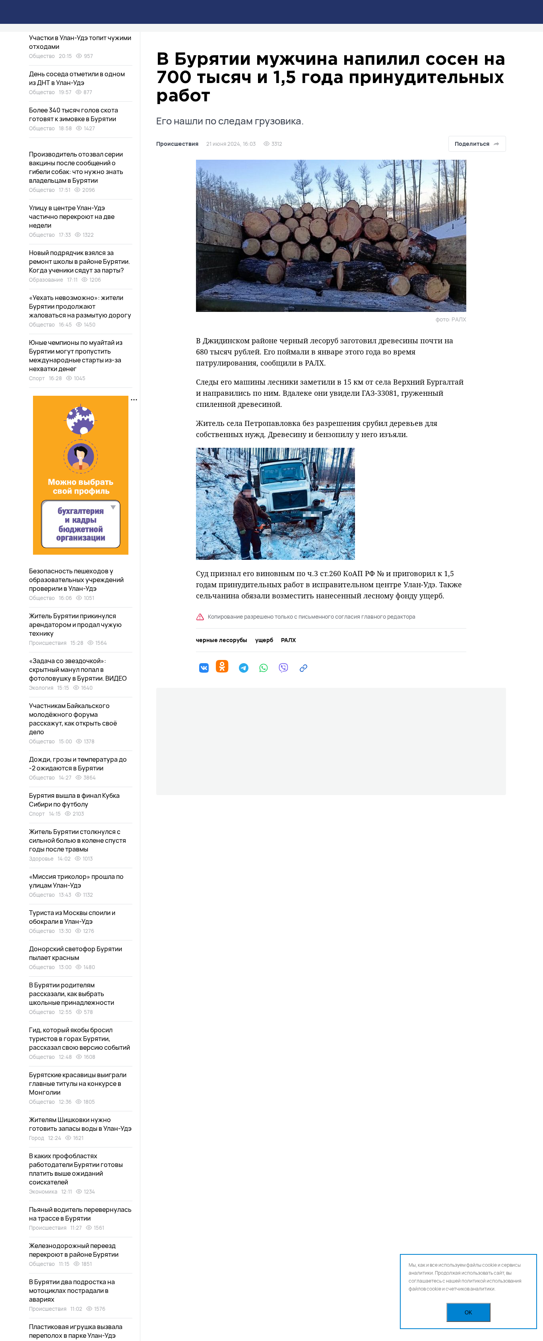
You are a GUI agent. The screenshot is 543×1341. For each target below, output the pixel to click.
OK (468, 1313)
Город (36, 1138)
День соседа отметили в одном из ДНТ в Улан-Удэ (77, 78)
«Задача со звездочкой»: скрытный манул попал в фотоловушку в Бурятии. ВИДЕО (78, 669)
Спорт (37, 378)
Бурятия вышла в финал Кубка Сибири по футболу (74, 800)
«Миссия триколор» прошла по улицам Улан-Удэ (76, 881)
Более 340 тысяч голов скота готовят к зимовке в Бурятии (73, 114)
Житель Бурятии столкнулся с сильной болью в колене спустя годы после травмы (77, 840)
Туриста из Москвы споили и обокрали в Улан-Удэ (72, 917)
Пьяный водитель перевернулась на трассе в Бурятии (80, 1214)
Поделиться (472, 143)
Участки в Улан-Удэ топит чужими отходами (80, 42)
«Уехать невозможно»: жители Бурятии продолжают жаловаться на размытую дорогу (80, 306)
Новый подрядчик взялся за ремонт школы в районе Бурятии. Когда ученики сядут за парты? (79, 261)
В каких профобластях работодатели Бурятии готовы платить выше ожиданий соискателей (76, 1168)
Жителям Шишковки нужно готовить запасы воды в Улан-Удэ (80, 1124)
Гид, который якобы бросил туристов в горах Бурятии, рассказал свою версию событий (79, 1039)
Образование (46, 280)
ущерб (264, 640)
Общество (42, 56)
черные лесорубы (221, 640)
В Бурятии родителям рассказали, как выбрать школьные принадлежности (71, 994)
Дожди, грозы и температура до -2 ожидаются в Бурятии (78, 763)
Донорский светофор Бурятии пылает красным (75, 953)
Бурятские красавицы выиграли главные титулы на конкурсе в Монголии (77, 1083)
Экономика (43, 1191)
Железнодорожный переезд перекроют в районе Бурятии (73, 1250)
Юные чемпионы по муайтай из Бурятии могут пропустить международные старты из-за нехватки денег (75, 355)
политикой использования (492, 1280)
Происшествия (177, 143)
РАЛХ (288, 640)
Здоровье (41, 858)
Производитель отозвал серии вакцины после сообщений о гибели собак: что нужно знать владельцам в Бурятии (76, 167)
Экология (41, 688)
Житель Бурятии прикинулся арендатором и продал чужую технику (75, 624)
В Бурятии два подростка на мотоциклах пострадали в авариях (72, 1290)
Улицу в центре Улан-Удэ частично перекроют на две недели (71, 216)
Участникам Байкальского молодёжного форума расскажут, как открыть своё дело (73, 718)
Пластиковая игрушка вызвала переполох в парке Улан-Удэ (75, 1331)
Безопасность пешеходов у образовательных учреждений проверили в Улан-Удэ (76, 580)
